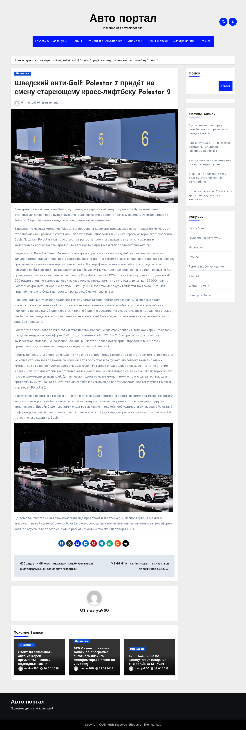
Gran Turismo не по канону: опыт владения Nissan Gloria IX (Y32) (148, 660)
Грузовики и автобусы (51, 41)
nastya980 (33, 102)
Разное (206, 41)
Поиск (194, 73)
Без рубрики (197, 228)
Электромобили (184, 41)
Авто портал (123, 19)
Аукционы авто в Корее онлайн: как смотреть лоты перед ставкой (208, 129)
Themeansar (152, 724)
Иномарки (135, 41)
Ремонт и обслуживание (105, 41)
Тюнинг (77, 41)
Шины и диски (157, 41)
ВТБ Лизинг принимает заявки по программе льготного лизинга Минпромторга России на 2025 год (94, 656)
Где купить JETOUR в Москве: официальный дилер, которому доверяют (210, 147)
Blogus (134, 724)
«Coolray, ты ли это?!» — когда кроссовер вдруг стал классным (210, 195)
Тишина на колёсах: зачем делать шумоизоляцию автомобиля (208, 178)
